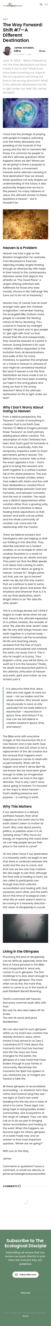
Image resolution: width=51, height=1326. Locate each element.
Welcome (25, 1292)
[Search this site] (41, 4)
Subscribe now (28, 1274)
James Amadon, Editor (24, 49)
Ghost (25, 1316)
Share (42, 51)
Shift (5, 19)
